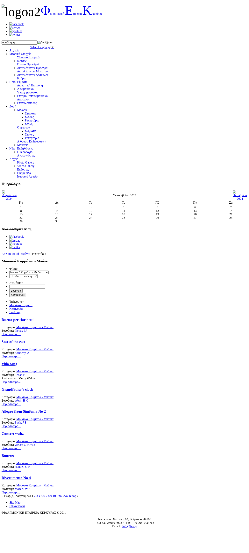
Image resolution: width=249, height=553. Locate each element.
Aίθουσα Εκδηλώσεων (31, 141)
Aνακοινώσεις (26, 155)
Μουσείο (22, 145)
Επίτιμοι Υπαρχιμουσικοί (32, 96)
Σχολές (29, 117)
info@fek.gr (129, 526)
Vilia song (9, 364)
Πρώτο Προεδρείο (28, 64)
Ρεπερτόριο (32, 120)
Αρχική (6, 253)
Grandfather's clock (17, 389)
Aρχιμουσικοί (25, 89)
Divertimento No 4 (16, 478)
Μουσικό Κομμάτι (20, 305)
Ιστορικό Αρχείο (27, 176)
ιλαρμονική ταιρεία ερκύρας (71, 13)
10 (54, 496)
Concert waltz (13, 434)
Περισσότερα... (11, 334)
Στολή (28, 124)
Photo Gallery (25, 162)
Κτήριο (21, 78)
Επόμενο (62, 496)
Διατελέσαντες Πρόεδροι (32, 67)
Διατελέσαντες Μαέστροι (32, 71)
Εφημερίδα (24, 173)
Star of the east (13, 342)
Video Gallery (25, 166)
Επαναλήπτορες (27, 103)
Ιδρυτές (21, 60)
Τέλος (72, 496)
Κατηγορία (16, 308)
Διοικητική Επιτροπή (30, 85)
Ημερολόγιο (24, 152)
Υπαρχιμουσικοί (27, 92)
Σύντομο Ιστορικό (28, 57)
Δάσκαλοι (23, 99)
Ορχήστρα (23, 127)
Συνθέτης (15, 312)
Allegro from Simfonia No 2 (24, 411)
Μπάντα (22, 110)
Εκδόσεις (23, 169)
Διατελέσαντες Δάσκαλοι (32, 74)
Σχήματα (30, 113)
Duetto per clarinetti (17, 320)
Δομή (15, 253)
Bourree (8, 456)
